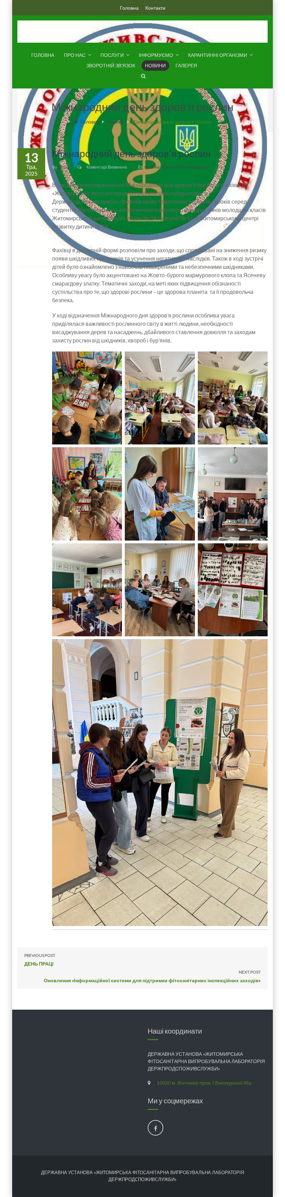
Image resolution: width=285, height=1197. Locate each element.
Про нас (75, 55)
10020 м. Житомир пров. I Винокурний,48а (204, 1083)
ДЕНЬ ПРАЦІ (39, 960)
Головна (129, 7)
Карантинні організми (217, 55)
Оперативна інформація (185, 167)
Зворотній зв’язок (110, 65)
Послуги (112, 55)
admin (64, 167)
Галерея (186, 65)
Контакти (155, 7)
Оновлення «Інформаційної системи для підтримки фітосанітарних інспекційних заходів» (152, 976)
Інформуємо (156, 55)
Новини (155, 65)
